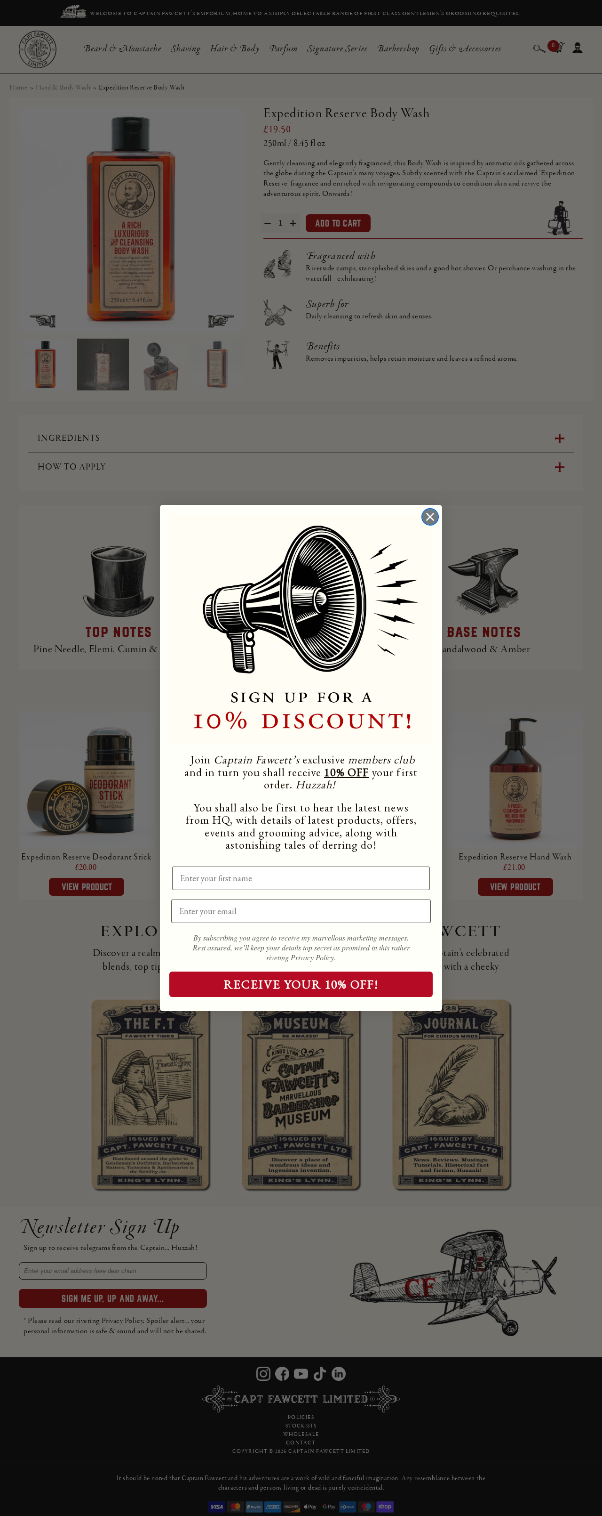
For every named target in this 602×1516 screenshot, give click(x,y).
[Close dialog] (430, 517)
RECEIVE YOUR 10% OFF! (301, 984)
